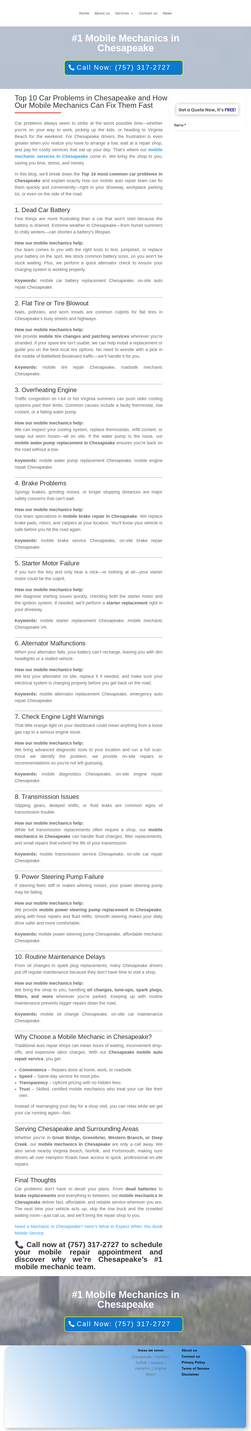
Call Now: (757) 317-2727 (124, 67)
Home (84, 13)
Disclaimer (190, 1374)
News (167, 13)
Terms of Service (195, 1368)
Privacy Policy (193, 1362)
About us (102, 13)
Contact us (148, 13)
